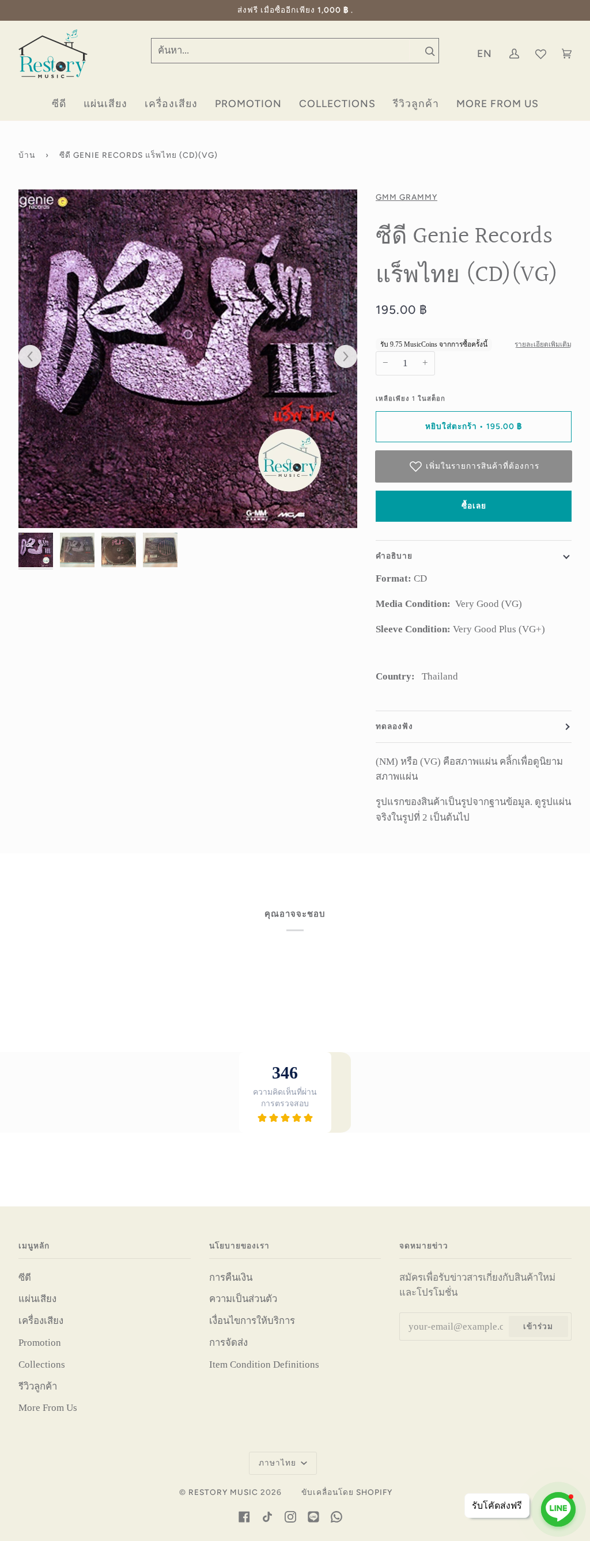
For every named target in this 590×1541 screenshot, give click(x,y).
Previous (35, 357)
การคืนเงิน (230, 1277)
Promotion (39, 1342)
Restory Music (223, 1492)
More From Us (47, 1407)
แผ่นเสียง (37, 1298)
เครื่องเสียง (40, 1320)
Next (340, 357)
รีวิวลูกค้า (37, 1386)
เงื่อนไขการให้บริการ (252, 1320)
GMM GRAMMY (406, 197)
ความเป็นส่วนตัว (243, 1298)
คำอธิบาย (394, 555)
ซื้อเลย (474, 505)
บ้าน (26, 155)
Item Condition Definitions (264, 1364)
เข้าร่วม (538, 1326)
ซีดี (24, 1277)
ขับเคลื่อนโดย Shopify (346, 1492)
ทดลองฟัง (394, 726)
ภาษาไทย (278, 1462)
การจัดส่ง (228, 1342)
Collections (41, 1364)
